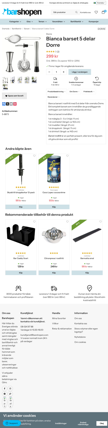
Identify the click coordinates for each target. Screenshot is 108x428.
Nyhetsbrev (80, 337)
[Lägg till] (64, 72)
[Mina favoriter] (96, 12)
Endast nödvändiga (83, 423)
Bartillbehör (76, 21)
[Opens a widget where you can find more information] (12, 423)
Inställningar (61, 423)
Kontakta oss (85, 12)
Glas (29, 21)
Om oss (78, 318)
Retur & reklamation (62, 328)
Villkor (55, 323)
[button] (20, 207)
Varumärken (57, 21)
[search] (76, 12)
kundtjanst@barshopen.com (34, 335)
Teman (41, 21)
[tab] (57, 91)
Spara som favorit (15, 96)
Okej (102, 423)
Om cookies (80, 342)
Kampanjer (94, 21)
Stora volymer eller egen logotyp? (86, 330)
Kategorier (14, 21)
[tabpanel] (76, 122)
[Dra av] (49, 72)
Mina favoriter (59, 318)
